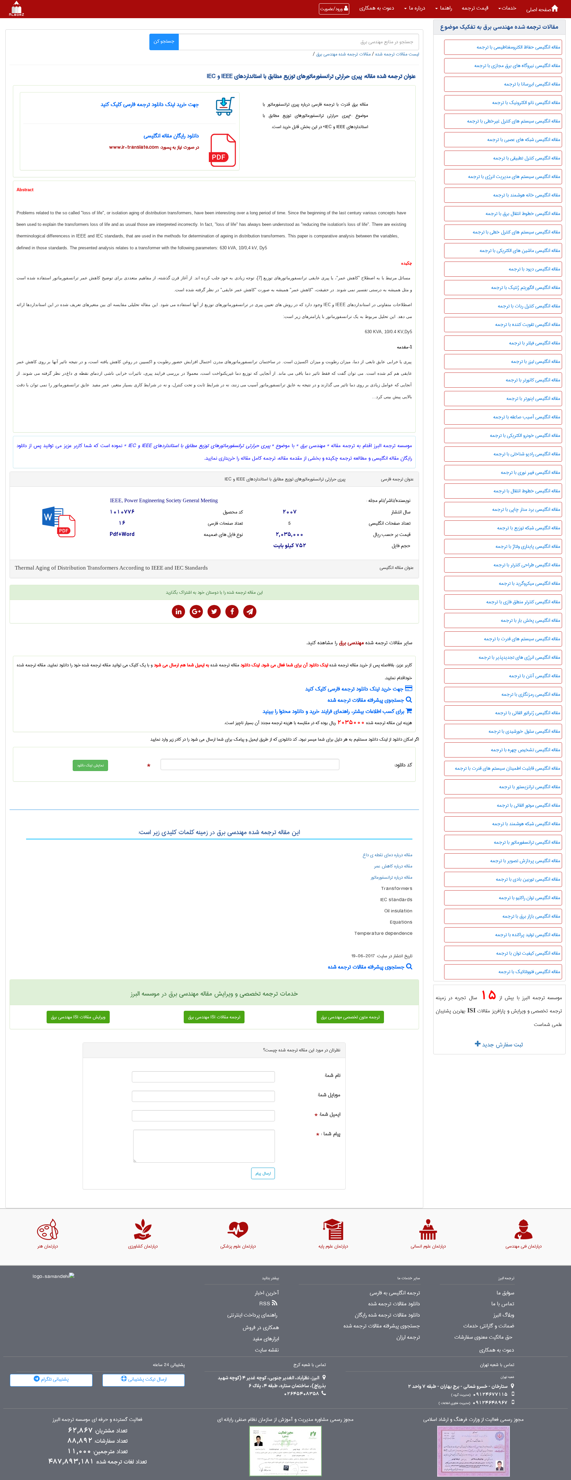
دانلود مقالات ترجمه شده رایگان (387, 1315)
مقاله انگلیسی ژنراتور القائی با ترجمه (527, 713)
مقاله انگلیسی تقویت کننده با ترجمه (527, 324)
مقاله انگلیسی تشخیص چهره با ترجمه (525, 750)
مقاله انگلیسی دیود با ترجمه (534, 269)
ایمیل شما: (329, 1114)
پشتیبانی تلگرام (54, 1379)
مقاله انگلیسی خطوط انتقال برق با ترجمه (523, 213)
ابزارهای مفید (266, 1339)
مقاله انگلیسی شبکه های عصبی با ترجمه (523, 139)
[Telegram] (249, 611)
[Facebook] (232, 611)
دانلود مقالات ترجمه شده (394, 1304)
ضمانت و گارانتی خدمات (488, 1326)
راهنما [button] (445, 8)
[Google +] (196, 611)
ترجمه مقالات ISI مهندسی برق (214, 1017)
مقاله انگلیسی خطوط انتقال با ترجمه (527, 491)
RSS (264, 1304)
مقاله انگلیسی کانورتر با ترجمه (533, 380)
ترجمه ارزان (408, 1337)
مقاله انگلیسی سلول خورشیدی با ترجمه (524, 731)
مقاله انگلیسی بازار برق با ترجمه (531, 916)
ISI (471, 1010)
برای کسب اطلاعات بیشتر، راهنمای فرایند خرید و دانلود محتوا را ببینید (334, 711)
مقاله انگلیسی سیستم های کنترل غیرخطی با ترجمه (513, 121)
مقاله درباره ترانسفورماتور (391, 877)
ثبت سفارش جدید (501, 1045)
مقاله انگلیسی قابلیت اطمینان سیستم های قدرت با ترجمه (507, 768)
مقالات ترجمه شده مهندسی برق (343, 54)
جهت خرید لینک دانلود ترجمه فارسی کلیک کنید (150, 104)
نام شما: (332, 1075)
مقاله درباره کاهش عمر (393, 866)
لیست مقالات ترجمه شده (397, 54)
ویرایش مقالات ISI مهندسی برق (78, 1017)
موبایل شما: (329, 1095)
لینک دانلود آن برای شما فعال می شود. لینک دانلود (284, 665)
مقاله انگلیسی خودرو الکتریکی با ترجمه (525, 435)
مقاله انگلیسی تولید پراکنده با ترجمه (527, 935)
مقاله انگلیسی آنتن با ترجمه (534, 676)
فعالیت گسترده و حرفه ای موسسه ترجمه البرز (97, 1419)
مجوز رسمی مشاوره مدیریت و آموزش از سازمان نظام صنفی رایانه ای (285, 1419)
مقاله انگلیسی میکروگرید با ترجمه (529, 583)
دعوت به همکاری (377, 8)
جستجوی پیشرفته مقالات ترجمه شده (367, 700)
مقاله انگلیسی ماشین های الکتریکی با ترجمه (520, 250)
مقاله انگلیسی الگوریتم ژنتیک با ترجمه (525, 287)
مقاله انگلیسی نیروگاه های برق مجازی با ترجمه (517, 65)
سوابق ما (505, 1293)
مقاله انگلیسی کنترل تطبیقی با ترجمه (526, 158)
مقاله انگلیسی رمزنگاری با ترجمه (531, 694)
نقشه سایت (267, 1350)
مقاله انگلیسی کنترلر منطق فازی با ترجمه (523, 602)
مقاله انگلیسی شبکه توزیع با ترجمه (528, 528)
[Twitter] (214, 611)
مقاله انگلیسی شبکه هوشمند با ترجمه (526, 824)
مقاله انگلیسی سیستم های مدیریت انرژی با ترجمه (514, 176)
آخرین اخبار (267, 1293)
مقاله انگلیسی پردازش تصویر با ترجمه (525, 861)
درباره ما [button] (416, 8)
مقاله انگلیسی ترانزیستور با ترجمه (529, 787)
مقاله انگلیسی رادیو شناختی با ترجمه (527, 454)
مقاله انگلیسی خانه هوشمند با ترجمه (526, 195)
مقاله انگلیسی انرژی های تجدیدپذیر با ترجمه (519, 657)
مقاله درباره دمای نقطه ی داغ (387, 855)
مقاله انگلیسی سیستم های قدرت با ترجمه (522, 639)
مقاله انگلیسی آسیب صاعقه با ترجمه (526, 417)
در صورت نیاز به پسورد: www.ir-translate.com (154, 147)
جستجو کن (164, 41)
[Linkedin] (178, 611)
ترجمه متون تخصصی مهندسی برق (350, 1017)
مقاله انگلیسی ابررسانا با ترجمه (532, 84)
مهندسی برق (351, 643)
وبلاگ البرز (503, 1315)
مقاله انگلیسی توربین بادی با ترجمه (528, 879)
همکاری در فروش (261, 1327)
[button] (507, 8)
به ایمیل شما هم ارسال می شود (181, 665)
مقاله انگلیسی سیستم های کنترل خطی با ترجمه (516, 232)
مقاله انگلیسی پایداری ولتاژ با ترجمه (528, 546)
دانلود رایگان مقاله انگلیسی (171, 136)
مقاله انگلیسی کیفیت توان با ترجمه (528, 953)
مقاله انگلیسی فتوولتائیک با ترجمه (529, 972)
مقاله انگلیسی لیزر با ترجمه (535, 361)
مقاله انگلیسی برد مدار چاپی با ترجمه (526, 509)
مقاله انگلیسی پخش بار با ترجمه (530, 620)
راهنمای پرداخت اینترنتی (252, 1315)
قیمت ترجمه (475, 8)
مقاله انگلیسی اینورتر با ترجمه (533, 398)
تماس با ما (502, 1304)
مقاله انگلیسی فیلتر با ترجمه (534, 343)
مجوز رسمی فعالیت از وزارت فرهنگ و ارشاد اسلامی (473, 1419)
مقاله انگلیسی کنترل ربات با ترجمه (529, 306)
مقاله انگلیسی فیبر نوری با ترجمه (530, 472)
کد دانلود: (403, 765)
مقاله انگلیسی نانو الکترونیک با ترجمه (526, 102)
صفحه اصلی (538, 10)
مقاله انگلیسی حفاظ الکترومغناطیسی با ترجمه (518, 47)
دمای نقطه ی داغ (82, 373)
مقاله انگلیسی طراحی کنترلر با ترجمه (527, 565)
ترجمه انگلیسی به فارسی (395, 1293)
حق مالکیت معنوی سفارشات (483, 1337)
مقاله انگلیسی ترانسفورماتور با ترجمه (527, 842)
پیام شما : (330, 1134)
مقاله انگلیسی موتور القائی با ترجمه (528, 805)
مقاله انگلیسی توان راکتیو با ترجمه (529, 898)
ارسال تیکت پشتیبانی (147, 1379)
